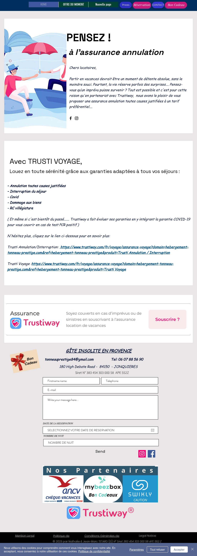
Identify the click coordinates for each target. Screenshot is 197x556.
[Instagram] (76, 118)
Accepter (179, 549)
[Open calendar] (152, 430)
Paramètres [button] (136, 549)
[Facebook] (70, 118)
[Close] (192, 549)
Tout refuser (157, 549)
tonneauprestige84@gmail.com (69, 359)
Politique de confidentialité (94, 551)
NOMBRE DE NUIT (53, 436)
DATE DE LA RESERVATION (58, 423)
